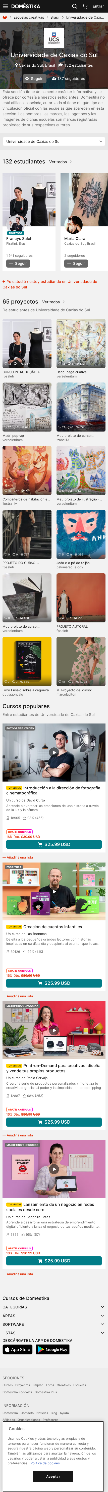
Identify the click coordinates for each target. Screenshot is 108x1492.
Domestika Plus (46, 1392)
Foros (50, 1385)
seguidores (19, 255)
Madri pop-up (13, 436)
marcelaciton (66, 694)
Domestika (10, 1413)
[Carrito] (85, 6)
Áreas (9, 1315)
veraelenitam (67, 376)
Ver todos (58, 161)
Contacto (27, 1413)
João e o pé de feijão (73, 563)
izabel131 (64, 440)
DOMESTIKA (25, 6)
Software (13, 1324)
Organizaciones (29, 1420)
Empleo (38, 1385)
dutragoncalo (13, 694)
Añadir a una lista (20, 857)
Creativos (64, 1385)
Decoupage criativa (71, 372)
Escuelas (79, 1385)
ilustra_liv (10, 503)
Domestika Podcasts (17, 1392)
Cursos (8, 1385)
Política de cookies (45, 1463)
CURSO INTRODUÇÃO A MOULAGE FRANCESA (21, 374)
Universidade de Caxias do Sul (54, 55)
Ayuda (64, 1413)
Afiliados (9, 1420)
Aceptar (53, 1476)
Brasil (54, 17)
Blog (54, 1413)
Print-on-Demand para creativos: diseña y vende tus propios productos (53, 1068)
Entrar (98, 6)
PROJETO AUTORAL (72, 626)
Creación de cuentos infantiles (52, 926)
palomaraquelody (70, 567)
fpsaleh (8, 376)
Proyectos (22, 1385)
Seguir (36, 78)
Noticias (42, 1413)
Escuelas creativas (29, 17)
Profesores (50, 1420)
